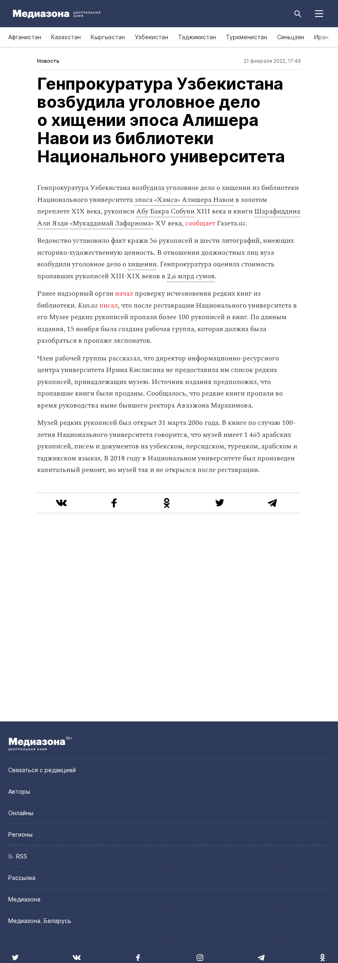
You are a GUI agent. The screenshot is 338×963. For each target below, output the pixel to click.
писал (108, 305)
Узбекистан (151, 36)
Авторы (19, 791)
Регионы (20, 834)
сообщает (200, 223)
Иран (321, 36)
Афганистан (24, 36)
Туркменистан (246, 36)
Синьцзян (290, 36)
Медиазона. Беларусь (39, 920)
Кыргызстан (108, 36)
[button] (319, 13)
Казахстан (66, 36)
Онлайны (20, 812)
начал (124, 293)
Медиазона (24, 899)
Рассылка (21, 877)
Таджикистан (197, 36)
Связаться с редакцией (42, 769)
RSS (20, 856)
